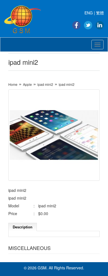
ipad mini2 (45, 84)
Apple (27, 84)
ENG (88, 13)
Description (22, 227)
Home (12, 84)
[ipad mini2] (54, 135)
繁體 (100, 13)
